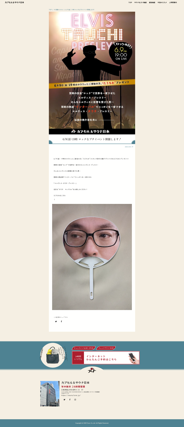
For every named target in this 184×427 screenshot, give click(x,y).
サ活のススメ (162, 2)
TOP (130, 2)
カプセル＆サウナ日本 (14, 2)
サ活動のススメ (58, 9)
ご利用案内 (173, 2)
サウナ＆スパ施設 (140, 2)
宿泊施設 (152, 2)
